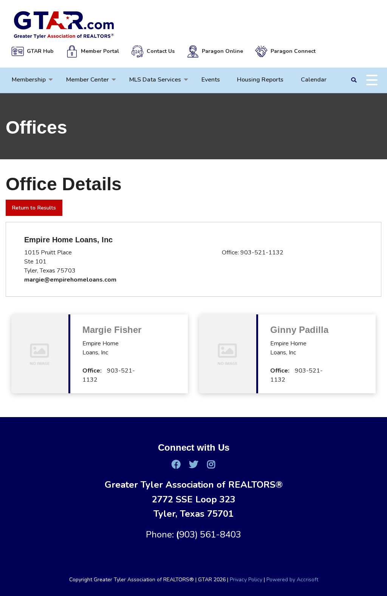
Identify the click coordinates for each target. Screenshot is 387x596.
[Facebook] (176, 464)
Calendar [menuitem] (314, 79)
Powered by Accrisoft (292, 579)
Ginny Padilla (299, 330)
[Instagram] (211, 464)
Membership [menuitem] (29, 79)
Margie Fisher (111, 330)
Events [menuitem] (210, 79)
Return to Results (34, 207)
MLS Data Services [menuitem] (155, 79)
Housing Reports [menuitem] (260, 79)
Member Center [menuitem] (87, 79)
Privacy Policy (246, 579)
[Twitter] (193, 464)
